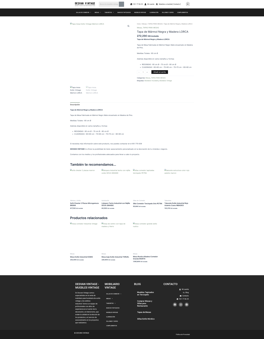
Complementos (182, 12)
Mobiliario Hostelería (151, 81)
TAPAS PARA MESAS (155, 24)
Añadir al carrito (159, 72)
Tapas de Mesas (144, 312)
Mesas (97, 12)
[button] (128, 26)
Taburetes (108, 12)
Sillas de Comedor (82, 12)
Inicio (139, 24)
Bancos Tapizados (124, 12)
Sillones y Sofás (168, 12)
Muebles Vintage (140, 12)
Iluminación (154, 12)
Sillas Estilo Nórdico (146, 319)
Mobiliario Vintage (165, 81)
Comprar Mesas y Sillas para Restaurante (144, 303)
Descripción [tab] (75, 105)
